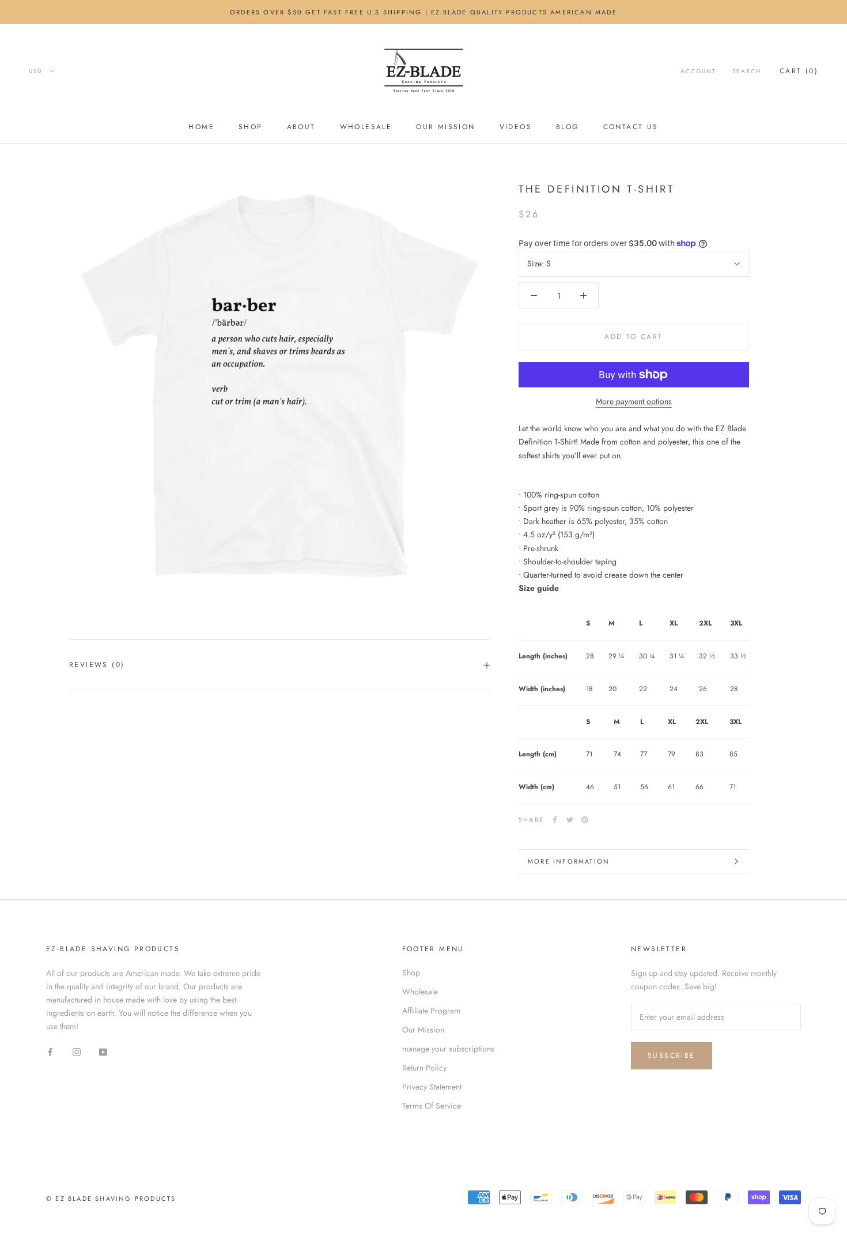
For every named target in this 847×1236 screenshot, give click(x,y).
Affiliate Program (431, 1010)
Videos (516, 127)
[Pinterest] (584, 819)
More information (569, 861)
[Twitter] (569, 819)
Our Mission (445, 127)
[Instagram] (77, 1051)
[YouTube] (103, 1051)
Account (698, 71)
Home (201, 127)
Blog (567, 127)
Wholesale (366, 127)
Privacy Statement (432, 1086)
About (301, 127)
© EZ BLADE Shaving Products (111, 1198)
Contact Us (631, 127)
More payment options (634, 401)
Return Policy (424, 1067)
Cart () (799, 71)
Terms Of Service (431, 1105)
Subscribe (671, 1055)
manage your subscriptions (448, 1048)
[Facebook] (554, 819)
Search (746, 71)
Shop (251, 127)
